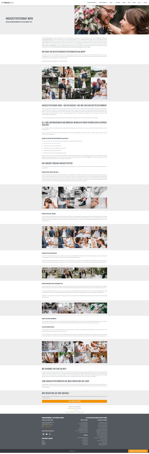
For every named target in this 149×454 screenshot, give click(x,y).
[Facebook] (43, 434)
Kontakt (145, 2)
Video (111, 2)
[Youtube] (46, 434)
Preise (129, 2)
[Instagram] (49, 434)
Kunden (134, 2)
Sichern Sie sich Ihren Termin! (47, 420)
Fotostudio (118, 2)
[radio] (71, 410)
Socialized (77, 450)
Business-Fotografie (91, 2)
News (139, 2)
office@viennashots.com (48, 425)
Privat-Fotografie (102, 2)
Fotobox (124, 2)
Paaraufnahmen (45, 255)
